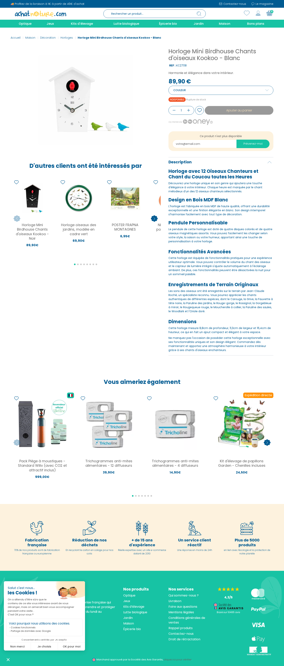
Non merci (17, 646)
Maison (128, 623)
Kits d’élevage (133, 606)
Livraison (174, 601)
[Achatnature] (40, 13)
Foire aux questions (182, 606)
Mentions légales (181, 612)
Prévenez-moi (253, 144)
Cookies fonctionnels (23, 627)
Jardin (128, 618)
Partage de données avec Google (31, 631)
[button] (8, 659)
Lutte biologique (135, 612)
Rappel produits (180, 628)
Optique (129, 595)
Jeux (126, 601)
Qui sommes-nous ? (183, 595)
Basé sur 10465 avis (228, 612)
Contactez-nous (234, 4)
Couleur (179, 90)
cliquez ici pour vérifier (178, 659)
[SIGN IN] (258, 13)
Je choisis (44, 646)
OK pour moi (71, 646)
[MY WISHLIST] (247, 13)
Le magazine (264, 4)
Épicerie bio (132, 629)
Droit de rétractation (184, 639)
